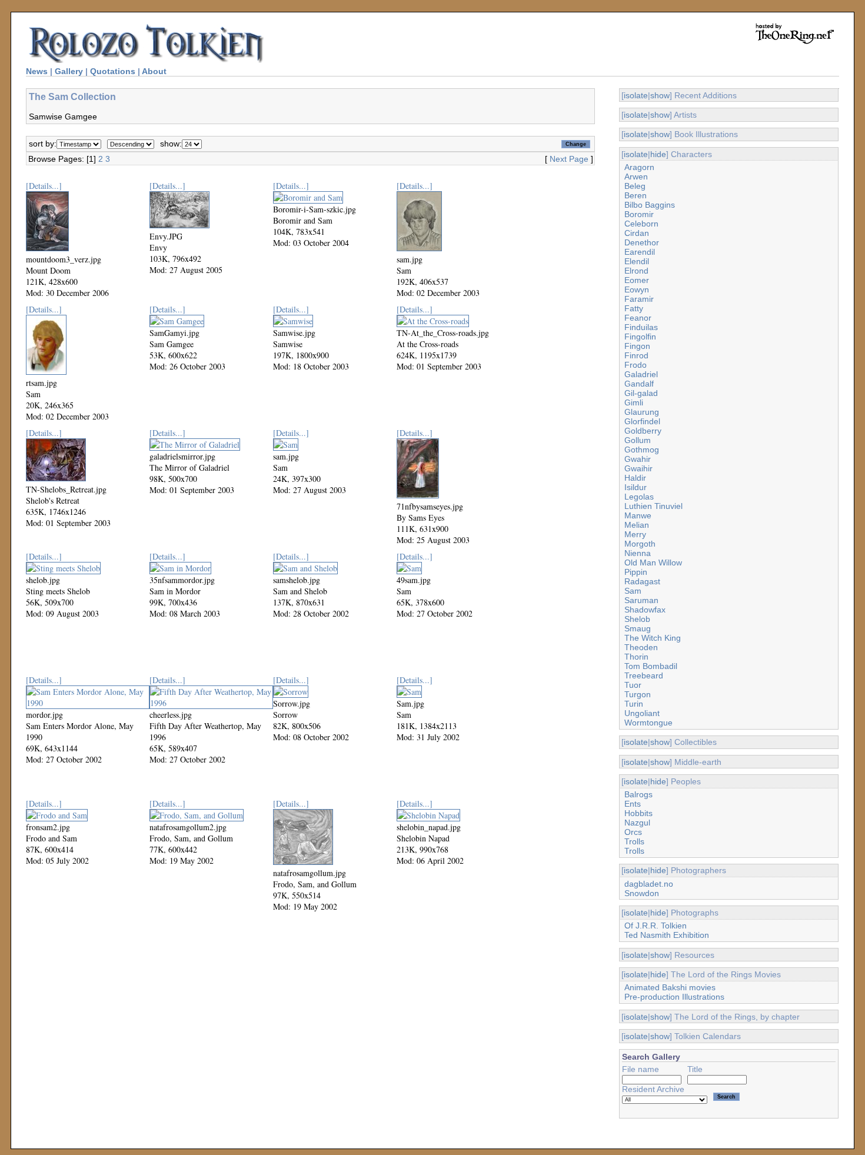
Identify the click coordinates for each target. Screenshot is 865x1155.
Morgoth (640, 543)
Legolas (639, 496)
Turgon (637, 694)
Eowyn (636, 289)
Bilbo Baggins (649, 204)
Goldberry (642, 430)
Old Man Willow (653, 562)
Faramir (639, 299)
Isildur (635, 487)
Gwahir (637, 459)
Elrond (636, 270)
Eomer (636, 280)
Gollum (637, 440)
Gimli (633, 402)
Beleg (635, 186)
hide (658, 154)
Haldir (635, 477)
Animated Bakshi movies (670, 987)
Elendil (636, 261)
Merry (635, 534)
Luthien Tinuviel (653, 506)
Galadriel (641, 374)
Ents (632, 803)
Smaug (637, 628)
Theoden (641, 647)
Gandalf (639, 383)
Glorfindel (642, 421)
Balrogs (638, 794)
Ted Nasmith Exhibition (666, 935)
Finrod (636, 355)
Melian (636, 525)
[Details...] (44, 185)
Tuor (632, 685)
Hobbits (638, 813)
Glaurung (641, 412)
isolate (636, 95)
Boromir (639, 214)
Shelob (637, 619)
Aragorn (639, 167)
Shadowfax (645, 609)
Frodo (635, 365)
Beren (635, 195)
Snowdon (641, 893)
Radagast (642, 581)
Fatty (633, 308)
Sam (632, 590)
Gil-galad (641, 393)
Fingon (637, 346)
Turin (633, 703)
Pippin (635, 572)
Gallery (69, 71)
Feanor (637, 317)
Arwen (636, 176)
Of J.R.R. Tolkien (655, 925)
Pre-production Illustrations (674, 996)
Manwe (637, 515)
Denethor (641, 242)
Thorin (636, 656)
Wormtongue (648, 722)
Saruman (641, 600)
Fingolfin (640, 336)
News (37, 71)
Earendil (639, 252)
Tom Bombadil (650, 666)
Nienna (637, 553)
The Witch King (652, 638)
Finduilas (641, 327)
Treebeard (643, 675)
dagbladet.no (648, 883)
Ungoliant (642, 713)
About (154, 71)
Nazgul (637, 822)
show (660, 95)
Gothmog (641, 449)
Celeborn (641, 223)
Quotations (112, 71)
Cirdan (636, 233)
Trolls (634, 841)
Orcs (633, 832)
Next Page (569, 159)
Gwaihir (638, 468)
